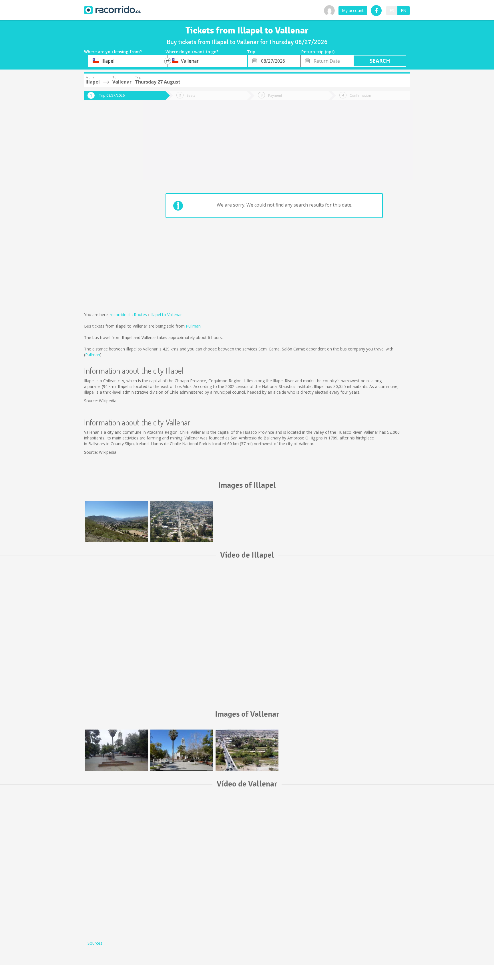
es (392, 10)
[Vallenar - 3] (116, 750)
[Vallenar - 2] (181, 750)
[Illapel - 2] (181, 521)
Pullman (193, 326)
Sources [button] (94, 943)
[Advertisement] (107, 201)
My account (353, 10)
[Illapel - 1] (116, 521)
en (403, 10)
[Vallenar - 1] (247, 750)
